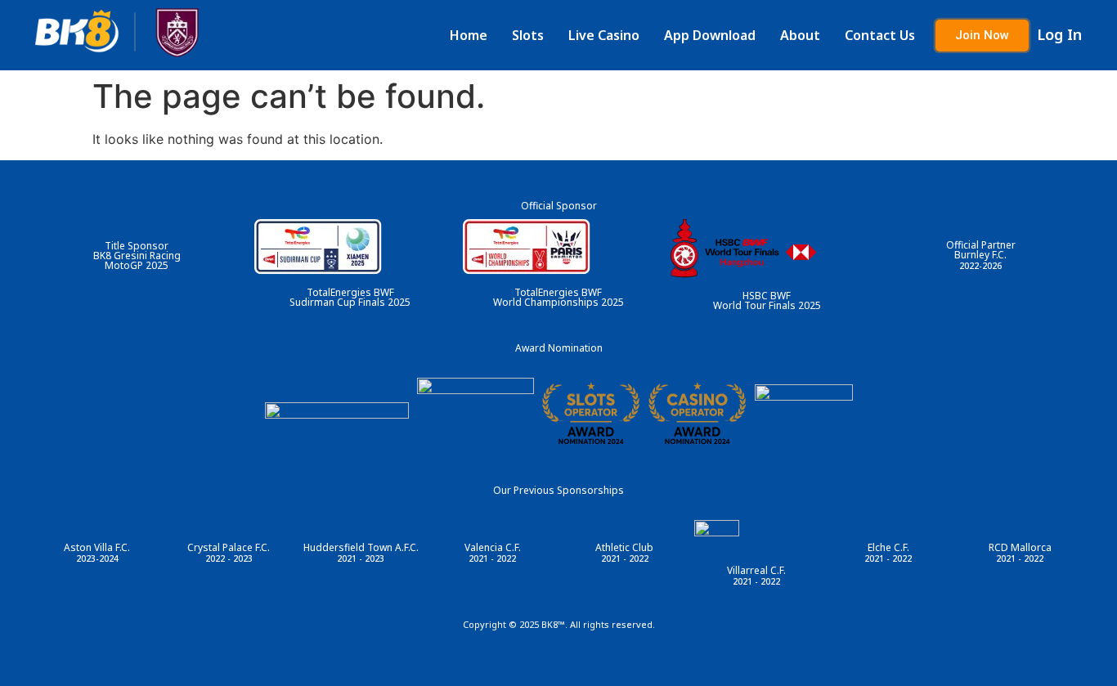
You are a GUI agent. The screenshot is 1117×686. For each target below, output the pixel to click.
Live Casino (603, 35)
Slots (528, 35)
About (800, 35)
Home (468, 35)
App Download (710, 35)
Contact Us (880, 35)
